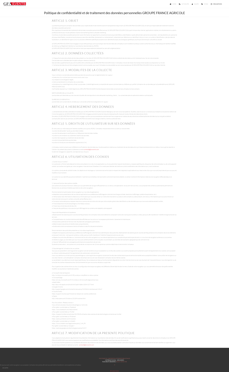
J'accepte (5, 368)
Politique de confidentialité (108, 358)
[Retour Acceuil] (15, 4)
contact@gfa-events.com (91, 149)
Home (174, 4)
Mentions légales (124, 358)
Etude (206, 4)
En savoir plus (114, 371)
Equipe (196, 4)
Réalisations (217, 4)
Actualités (185, 4)
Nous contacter (121, 361)
